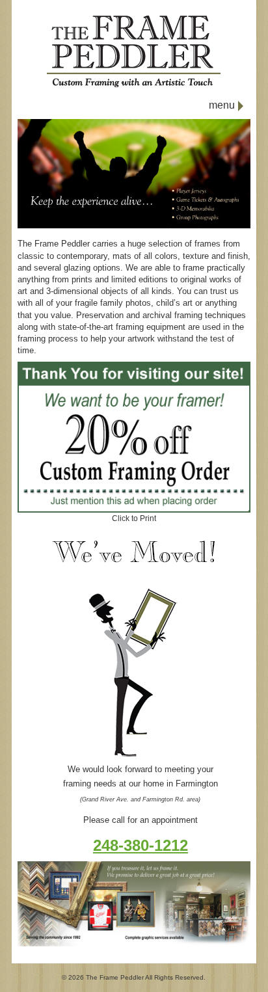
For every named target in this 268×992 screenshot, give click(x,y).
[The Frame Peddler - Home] (134, 84)
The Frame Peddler (115, 977)
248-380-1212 (140, 845)
